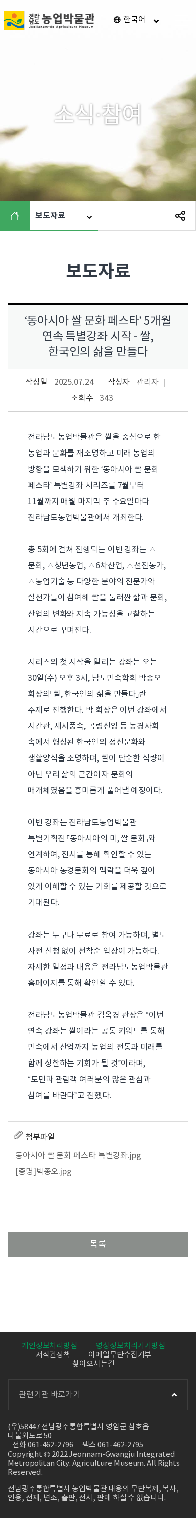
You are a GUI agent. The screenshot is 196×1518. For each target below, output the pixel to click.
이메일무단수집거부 (119, 1355)
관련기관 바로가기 (49, 1394)
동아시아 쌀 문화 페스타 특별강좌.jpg (78, 1155)
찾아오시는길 (93, 1364)
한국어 (134, 19)
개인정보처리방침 (49, 1346)
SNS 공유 (180, 216)
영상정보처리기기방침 (130, 1346)
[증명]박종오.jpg (43, 1171)
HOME (17, 216)
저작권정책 (53, 1355)
